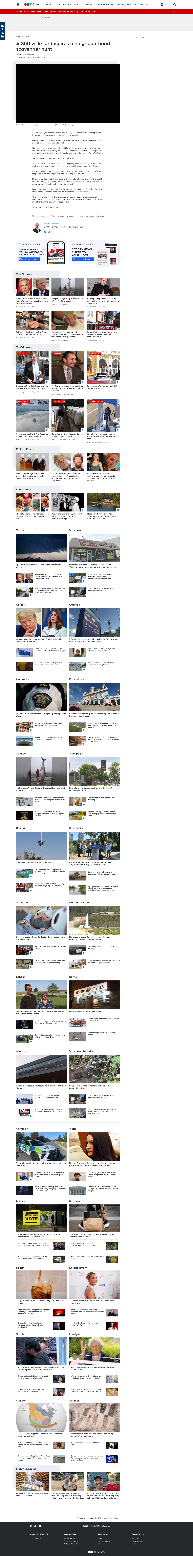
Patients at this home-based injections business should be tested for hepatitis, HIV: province (67, 334)
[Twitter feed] (30, 1526)
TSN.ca (100, 1544)
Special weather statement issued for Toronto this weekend (38, 566)
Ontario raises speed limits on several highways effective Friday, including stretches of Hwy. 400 (50, 590)
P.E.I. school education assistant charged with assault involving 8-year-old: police (49, 814)
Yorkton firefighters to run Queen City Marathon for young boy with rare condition (49, 886)
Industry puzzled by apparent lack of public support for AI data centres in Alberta (102, 725)
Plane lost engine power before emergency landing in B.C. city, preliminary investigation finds (100, 576)
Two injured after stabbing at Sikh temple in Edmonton (102, 387)
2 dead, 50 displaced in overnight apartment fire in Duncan (101, 589)
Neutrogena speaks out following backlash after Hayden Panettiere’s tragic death (103, 301)
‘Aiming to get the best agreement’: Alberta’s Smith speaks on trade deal (38, 640)
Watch (77, 4)
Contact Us (92, 1518)
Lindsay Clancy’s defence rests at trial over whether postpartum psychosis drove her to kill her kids (92, 1164)
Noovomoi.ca (137, 1541)
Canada (67, 4)
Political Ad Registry (71, 1544)
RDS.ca (134, 1544)
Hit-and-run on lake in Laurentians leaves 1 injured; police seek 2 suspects (50, 738)
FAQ (99, 1518)
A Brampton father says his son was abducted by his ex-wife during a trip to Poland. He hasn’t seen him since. (103, 1495)
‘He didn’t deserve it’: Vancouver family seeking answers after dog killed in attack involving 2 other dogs (67, 1495)
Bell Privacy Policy (70, 1538)
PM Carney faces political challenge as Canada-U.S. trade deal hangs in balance (67, 388)
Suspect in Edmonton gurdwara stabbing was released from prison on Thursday (94, 715)
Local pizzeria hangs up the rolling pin (86, 1011)
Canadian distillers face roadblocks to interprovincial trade (67, 435)
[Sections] (18, 4)
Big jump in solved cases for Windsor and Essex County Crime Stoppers (49, 1110)
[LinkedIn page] (44, 1526)
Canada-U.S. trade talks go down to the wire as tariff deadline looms (32, 387)
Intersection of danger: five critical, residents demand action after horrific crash (40, 1012)
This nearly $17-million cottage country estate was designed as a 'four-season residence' (102, 516)
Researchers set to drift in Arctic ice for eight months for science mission (32, 435)
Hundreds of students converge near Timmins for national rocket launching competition (91, 938)
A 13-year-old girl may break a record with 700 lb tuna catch (67, 300)
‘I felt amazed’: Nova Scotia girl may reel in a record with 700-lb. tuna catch (41, 789)
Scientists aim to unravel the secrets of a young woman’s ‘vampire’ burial (92, 1435)
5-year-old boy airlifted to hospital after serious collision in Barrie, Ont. (41, 1164)
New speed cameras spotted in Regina (33, 862)
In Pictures (88, 4)
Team (116, 1518)
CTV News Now (142, 4)
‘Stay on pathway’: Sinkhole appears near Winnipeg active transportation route (102, 814)
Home (48, 4)
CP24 (100, 1538)
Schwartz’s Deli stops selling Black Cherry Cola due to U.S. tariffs (31, 333)
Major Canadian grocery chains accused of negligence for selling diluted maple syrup (30, 476)
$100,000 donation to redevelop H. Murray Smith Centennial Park (48, 1096)
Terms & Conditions (71, 1541)
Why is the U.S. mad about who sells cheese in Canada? (32, 1494)
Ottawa (19, 37)
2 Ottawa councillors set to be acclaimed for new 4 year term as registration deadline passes (93, 640)
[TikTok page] (35, 1526)
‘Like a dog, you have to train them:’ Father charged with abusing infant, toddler (102, 1175)
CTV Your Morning (105, 4)
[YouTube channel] (39, 1526)
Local (57, 4)
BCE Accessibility (35, 1538)
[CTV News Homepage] (32, 4)
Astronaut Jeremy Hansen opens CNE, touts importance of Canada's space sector (50, 1175)
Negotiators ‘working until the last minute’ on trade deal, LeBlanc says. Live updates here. (32, 301)
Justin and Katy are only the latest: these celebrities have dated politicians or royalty (66, 516)
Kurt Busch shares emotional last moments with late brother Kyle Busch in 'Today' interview (41, 1368)
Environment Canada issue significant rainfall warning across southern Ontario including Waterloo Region (103, 888)
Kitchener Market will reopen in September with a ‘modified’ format (101, 873)
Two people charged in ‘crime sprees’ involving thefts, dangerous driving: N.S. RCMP (50, 800)
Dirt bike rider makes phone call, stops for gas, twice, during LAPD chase (101, 436)
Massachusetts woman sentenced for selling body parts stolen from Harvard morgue (103, 1189)
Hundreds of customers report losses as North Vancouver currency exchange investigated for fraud (92, 566)
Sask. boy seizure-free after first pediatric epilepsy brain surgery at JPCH (41, 938)
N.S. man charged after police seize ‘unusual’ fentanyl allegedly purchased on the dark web (50, 1189)
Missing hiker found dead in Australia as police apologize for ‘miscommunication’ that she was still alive (101, 477)
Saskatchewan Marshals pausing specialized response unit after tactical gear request (50, 872)
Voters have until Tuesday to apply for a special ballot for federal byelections (39, 1235)
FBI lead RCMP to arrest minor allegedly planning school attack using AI (41, 715)
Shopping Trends (124, 4)
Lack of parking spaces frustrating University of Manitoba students (90, 789)
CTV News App (81, 1518)
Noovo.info (136, 1538)
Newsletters (107, 1518)
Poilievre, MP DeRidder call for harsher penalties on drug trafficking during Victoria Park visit (92, 863)
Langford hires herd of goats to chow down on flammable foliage (89, 1087)
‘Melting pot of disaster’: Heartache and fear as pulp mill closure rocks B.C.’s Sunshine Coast (103, 1111)
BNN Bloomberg (104, 1541)
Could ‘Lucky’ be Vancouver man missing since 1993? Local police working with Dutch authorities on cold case (66, 477)
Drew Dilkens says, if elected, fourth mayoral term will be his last (41, 1087)
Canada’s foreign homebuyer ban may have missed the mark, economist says (102, 334)
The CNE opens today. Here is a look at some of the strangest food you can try (32, 516)
